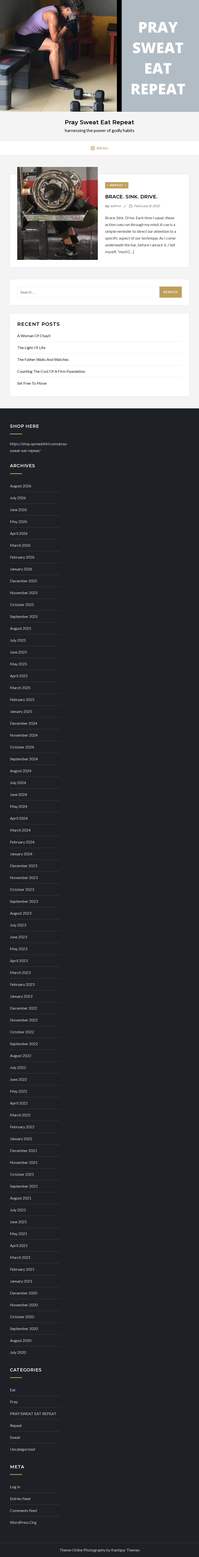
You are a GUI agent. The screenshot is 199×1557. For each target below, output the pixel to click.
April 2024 (19, 818)
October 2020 (22, 1316)
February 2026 (22, 557)
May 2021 (18, 1233)
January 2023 (21, 996)
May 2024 (18, 806)
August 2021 (20, 1198)
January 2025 (21, 711)
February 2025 (22, 699)
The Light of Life (31, 347)
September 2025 (24, 616)
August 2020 (20, 1340)
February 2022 (22, 1126)
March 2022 (20, 1115)
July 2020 (18, 1352)
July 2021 (18, 1209)
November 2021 (24, 1162)
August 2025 (20, 628)
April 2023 (19, 960)
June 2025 (18, 652)
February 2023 (22, 984)
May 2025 (18, 664)
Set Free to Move (32, 383)
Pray (14, 1401)
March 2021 (20, 1257)
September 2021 (24, 1186)
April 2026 (19, 533)
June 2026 (18, 509)
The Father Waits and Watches (43, 359)
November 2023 (24, 877)
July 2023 (18, 925)
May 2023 (18, 948)
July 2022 (18, 1067)
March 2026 (20, 545)
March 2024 (20, 830)
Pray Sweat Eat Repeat (99, 122)
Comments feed (23, 1510)
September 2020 (24, 1328)
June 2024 (18, 794)
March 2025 (20, 687)
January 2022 (21, 1138)
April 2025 (19, 675)
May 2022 (18, 1091)
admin (115, 206)
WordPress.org (23, 1522)
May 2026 (18, 521)
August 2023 (20, 913)
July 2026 (18, 497)
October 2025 (22, 604)
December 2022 (23, 1008)
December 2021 (23, 1150)
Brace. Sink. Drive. (131, 197)
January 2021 (21, 1281)
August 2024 (20, 770)
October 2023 (22, 889)
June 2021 (18, 1221)
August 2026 (20, 485)
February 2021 (22, 1269)
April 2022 (19, 1103)
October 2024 (22, 747)
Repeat (117, 185)
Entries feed (20, 1498)
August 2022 (20, 1055)
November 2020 (24, 1304)
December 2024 (23, 723)
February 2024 (22, 842)
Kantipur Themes (125, 1550)
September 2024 (24, 758)
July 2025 (18, 640)
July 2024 (18, 782)
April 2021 (19, 1245)
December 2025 (23, 580)
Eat (13, 1389)
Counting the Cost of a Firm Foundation (51, 371)
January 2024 (21, 853)
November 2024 (24, 735)
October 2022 (22, 1031)
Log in (15, 1486)
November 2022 (24, 1020)
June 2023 (18, 936)
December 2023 (23, 865)
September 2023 (24, 901)
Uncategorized (22, 1449)
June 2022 (18, 1079)
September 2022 (24, 1043)
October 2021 (22, 1174)
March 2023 (20, 972)
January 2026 (21, 569)
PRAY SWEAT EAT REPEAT (33, 1413)
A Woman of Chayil (33, 335)
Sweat (15, 1437)
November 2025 (24, 592)
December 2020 (23, 1293)
